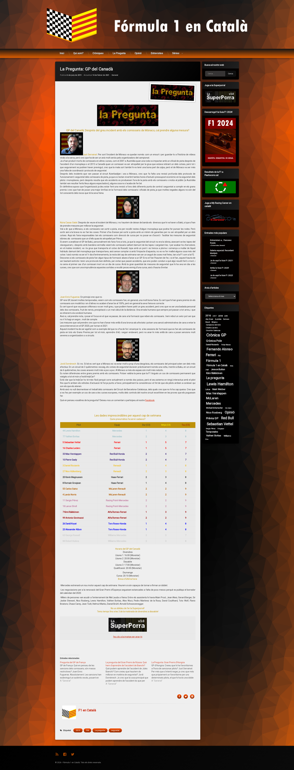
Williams (227, 436)
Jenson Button (218, 369)
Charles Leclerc (212, 328)
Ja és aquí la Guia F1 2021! (221, 261)
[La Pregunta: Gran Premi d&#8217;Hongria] (174, 671)
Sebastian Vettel (220, 424)
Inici (62, 53)
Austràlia (218, 319)
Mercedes (213, 403)
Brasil (207, 322)
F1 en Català (87, 710)
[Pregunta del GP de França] (83, 671)
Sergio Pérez (211, 429)
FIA (87, 730)
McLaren (212, 398)
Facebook (150, 400)
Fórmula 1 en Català (217, 365)
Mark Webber (218, 389)
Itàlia (231, 366)
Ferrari (211, 355)
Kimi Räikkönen (214, 373)
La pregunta (100, 730)
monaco (228, 408)
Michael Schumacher (214, 408)
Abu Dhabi (209, 319)
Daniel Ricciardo (212, 345)
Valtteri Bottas (213, 435)
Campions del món (213, 325)
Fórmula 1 (213, 361)
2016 (208, 315)
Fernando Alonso (219, 349)
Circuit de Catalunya (213, 330)
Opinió (138, 53)
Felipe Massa (225, 345)
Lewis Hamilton (220, 384)
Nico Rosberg (214, 412)
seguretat (115, 730)
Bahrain (226, 319)
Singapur (221, 429)
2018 (220, 316)
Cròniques (98, 53)
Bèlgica (214, 322)
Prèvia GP (212, 418)
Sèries (175, 53)
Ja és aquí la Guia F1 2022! (221, 275)
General (115, 75)
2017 (215, 316)
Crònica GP (216, 335)
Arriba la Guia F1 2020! (219, 268)
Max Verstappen (216, 393)
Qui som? (78, 53)
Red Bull (227, 418)
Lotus (207, 389)
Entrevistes (157, 53)
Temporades (212, 432)
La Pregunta (119, 53)
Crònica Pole (214, 341)
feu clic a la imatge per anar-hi (127, 637)
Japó (207, 369)
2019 (78, 730)
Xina (207, 439)
